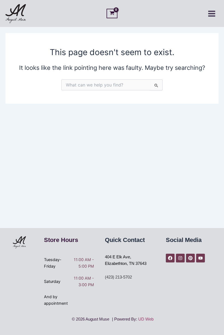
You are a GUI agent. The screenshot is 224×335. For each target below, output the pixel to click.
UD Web (146, 319)
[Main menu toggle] (212, 13)
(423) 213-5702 (118, 277)
